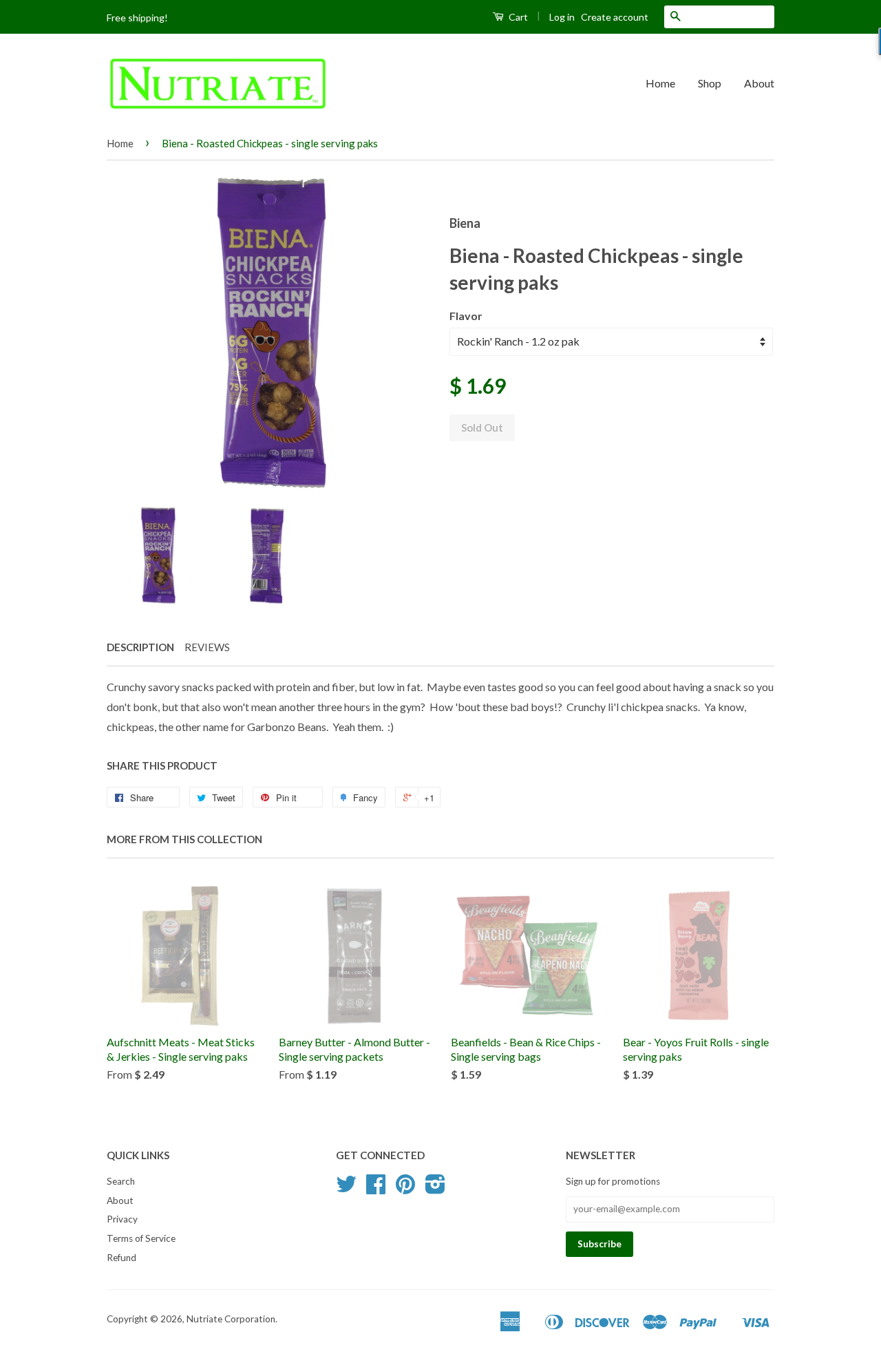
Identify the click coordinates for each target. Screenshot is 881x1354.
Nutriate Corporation (231, 1318)
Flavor (465, 315)
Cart (517, 17)
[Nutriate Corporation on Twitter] (346, 1188)
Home (660, 82)
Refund (121, 1257)
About (759, 82)
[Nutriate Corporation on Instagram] (435, 1188)
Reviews (207, 647)
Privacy (122, 1219)
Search (121, 1181)
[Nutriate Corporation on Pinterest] (405, 1188)
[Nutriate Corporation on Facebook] (375, 1188)
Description (140, 647)
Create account (614, 17)
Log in (562, 17)
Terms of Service (141, 1238)
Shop (709, 82)
